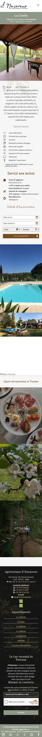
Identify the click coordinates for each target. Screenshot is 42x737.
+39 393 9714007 (22, 590)
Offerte (21, 641)
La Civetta (21, 617)
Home (12, 21)
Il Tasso (21, 622)
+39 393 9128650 (22, 587)
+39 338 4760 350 (22, 592)
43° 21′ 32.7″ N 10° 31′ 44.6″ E (24, 582)
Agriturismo (20, 21)
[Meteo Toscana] (7, 374)
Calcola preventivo (21, 645)
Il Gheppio (21, 626)
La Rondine (21, 636)
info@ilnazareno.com (22, 597)
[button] (2, 52)
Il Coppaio (21, 631)
